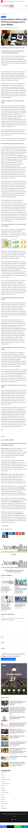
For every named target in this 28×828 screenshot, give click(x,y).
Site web (3, 648)
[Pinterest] (16, 533)
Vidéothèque (4, 808)
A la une (7, 13)
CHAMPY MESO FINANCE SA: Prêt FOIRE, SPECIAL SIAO (15, 1)
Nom (2, 636)
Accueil (3, 13)
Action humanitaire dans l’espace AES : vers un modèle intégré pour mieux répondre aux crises (17, 764)
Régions (2, 801)
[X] (7, 533)
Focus (2, 794)
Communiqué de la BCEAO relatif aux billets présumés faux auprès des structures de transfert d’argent (18, 724)
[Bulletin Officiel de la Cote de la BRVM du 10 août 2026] (4, 758)
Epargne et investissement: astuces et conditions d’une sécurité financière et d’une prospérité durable (21, 589)
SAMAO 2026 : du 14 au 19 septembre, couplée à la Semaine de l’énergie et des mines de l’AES (18, 731)
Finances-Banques (5, 792)
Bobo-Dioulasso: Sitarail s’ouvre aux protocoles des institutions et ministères (18, 703)
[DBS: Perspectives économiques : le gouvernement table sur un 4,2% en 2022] (7, 582)
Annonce (3, 777)
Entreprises (3, 790)
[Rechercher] (26, 6)
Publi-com (3, 799)
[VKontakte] (23, 533)
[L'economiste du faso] (8, 5)
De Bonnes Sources (5, 783)
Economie (3, 788)
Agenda (2, 774)
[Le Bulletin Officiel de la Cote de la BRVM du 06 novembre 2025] (21, 599)
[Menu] (1, 6)
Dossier (2, 785)
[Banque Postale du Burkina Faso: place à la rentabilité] (4, 737)
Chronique (3, 781)
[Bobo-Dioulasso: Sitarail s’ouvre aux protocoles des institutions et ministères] (4, 703)
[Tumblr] (13, 533)
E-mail (3, 642)
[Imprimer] (7, 536)
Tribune (2, 805)
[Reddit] (20, 533)
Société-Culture (4, 803)
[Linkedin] (10, 533)
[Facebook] (3, 533)
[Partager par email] (3, 536)
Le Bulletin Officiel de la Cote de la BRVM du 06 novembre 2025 (20, 605)
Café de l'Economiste (5, 779)
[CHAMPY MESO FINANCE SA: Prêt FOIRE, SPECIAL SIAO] (4, 718)
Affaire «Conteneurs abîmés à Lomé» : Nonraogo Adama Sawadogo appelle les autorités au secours (6, 606)
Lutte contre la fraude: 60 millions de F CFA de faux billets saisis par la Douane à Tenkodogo (18, 743)
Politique (3, 797)
